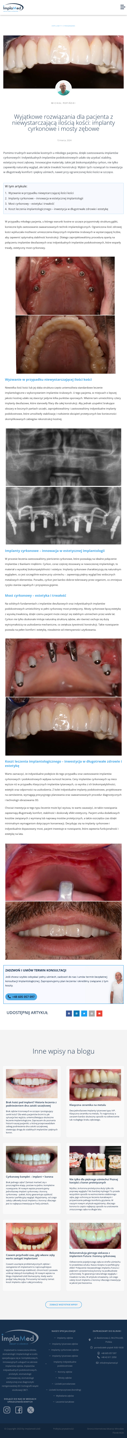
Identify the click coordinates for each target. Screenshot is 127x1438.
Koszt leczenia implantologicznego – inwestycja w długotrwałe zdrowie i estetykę (58, 209)
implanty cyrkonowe (63, 26)
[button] (69, 1014)
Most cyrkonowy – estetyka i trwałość (31, 203)
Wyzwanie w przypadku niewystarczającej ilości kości (41, 193)
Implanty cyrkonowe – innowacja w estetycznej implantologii (45, 198)
